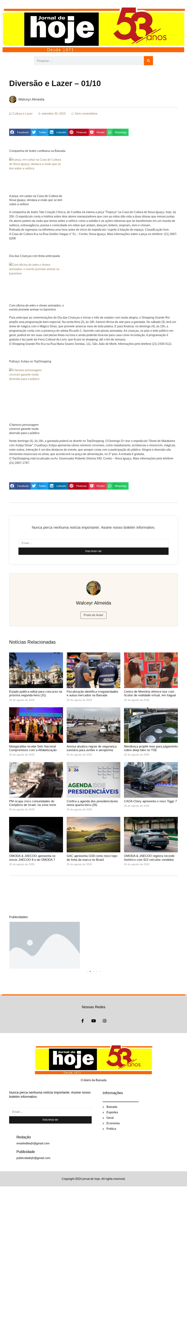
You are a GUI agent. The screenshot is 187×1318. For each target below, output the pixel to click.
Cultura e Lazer (23, 113)
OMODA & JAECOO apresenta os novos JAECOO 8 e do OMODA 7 (32, 857)
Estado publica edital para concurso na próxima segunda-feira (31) (35, 693)
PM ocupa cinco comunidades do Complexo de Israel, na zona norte (32, 803)
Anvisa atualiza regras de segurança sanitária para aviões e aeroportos (92, 748)
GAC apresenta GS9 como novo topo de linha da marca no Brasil (92, 857)
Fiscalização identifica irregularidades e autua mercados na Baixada (92, 693)
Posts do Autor (93, 615)
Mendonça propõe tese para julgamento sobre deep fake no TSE (151, 748)
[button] (20, 132)
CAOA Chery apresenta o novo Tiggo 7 (150, 801)
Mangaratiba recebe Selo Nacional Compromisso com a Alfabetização (33, 748)
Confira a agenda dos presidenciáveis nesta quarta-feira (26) (92, 803)
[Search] (148, 60)
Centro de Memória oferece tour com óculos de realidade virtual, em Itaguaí (150, 693)
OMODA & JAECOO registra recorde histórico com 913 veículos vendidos (149, 857)
